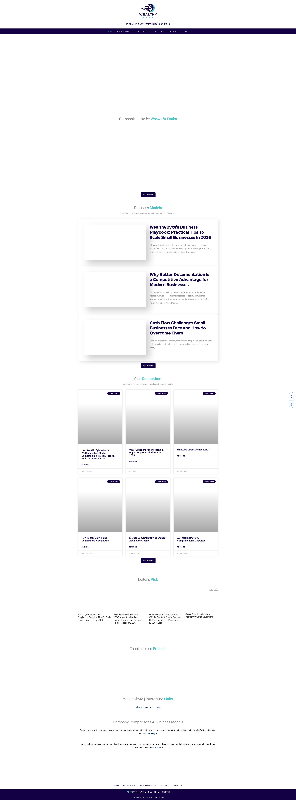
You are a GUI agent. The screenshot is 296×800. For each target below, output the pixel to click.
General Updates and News (89, 68)
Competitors (159, 31)
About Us (172, 31)
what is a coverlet (144, 707)
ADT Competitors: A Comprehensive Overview (191, 539)
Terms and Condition (147, 785)
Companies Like (123, 31)
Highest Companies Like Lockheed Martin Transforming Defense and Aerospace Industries (101, 177)
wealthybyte (157, 747)
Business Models (141, 31)
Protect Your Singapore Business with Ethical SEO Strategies (146, 103)
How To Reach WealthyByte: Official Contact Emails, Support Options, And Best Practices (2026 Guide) (124, 72)
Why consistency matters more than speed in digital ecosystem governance (195, 101)
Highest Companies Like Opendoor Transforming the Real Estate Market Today (123, 149)
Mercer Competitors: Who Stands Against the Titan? (147, 539)
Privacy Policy (129, 785)
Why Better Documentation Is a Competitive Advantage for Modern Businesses (179, 279)
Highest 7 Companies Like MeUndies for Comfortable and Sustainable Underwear (149, 177)
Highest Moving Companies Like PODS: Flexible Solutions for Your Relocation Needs (194, 147)
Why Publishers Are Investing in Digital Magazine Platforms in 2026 (146, 452)
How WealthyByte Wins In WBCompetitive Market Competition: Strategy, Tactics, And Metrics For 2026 (98, 454)
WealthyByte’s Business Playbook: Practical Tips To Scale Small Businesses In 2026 (180, 232)
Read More (85, 465)
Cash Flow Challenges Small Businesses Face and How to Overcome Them (178, 328)
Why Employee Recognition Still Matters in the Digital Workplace (99, 103)
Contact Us (177, 785)
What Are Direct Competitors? (193, 449)
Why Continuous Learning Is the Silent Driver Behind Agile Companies (193, 177)
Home (110, 31)
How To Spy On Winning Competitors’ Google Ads (95, 539)
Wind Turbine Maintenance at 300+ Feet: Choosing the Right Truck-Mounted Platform (195, 70)
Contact (184, 31)
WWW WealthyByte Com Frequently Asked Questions (199, 615)
